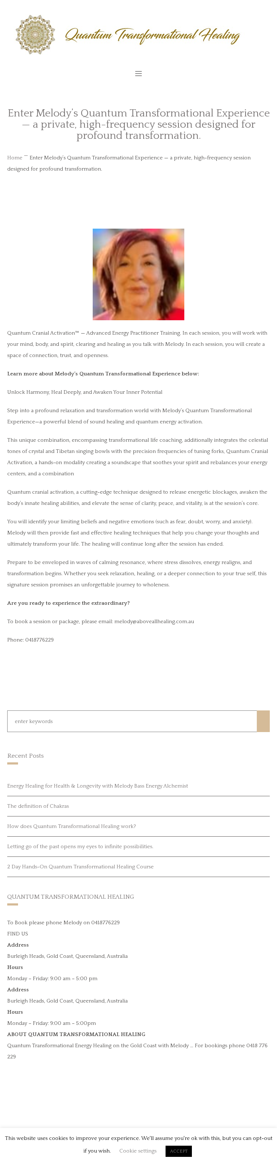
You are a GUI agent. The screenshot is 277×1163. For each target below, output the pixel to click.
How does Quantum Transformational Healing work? (71, 826)
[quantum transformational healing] (139, 34)
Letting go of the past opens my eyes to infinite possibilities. (80, 846)
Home (14, 158)
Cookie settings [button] (138, 1151)
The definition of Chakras (38, 806)
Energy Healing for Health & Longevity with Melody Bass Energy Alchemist (97, 786)
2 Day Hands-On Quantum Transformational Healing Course (80, 867)
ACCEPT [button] (179, 1151)
